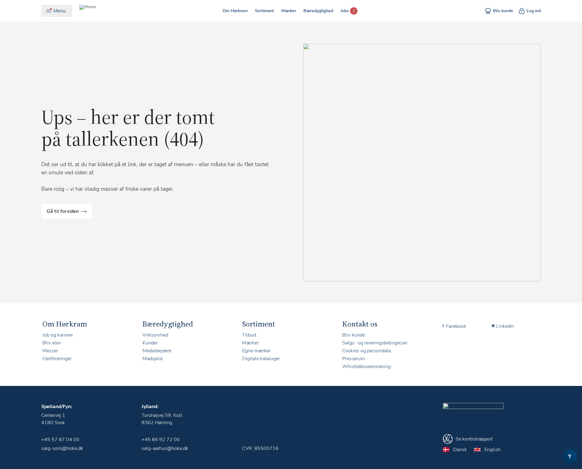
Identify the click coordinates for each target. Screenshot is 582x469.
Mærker (288, 11)
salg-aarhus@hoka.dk (165, 448)
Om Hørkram (235, 11)
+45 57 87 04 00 (60, 439)
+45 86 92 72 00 (161, 439)
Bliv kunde (503, 11)
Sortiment (264, 11)
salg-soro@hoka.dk (62, 448)
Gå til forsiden (63, 211)
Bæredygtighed (318, 11)
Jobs (344, 11)
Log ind (534, 11)
